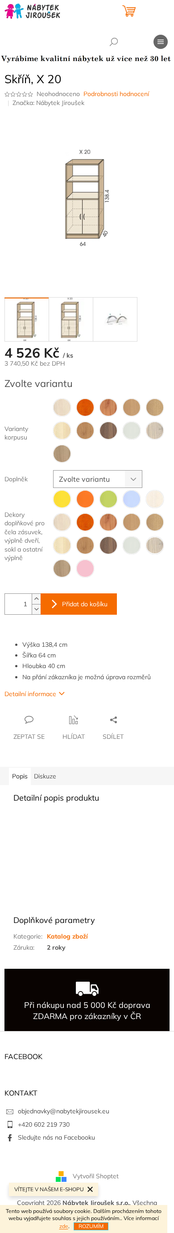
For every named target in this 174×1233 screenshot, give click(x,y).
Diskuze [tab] (45, 776)
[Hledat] (114, 42)
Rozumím (91, 1226)
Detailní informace (30, 694)
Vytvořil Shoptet (96, 1176)
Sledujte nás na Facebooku (56, 1137)
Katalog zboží (67, 936)
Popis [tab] (20, 776)
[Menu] (161, 42)
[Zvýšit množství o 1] (36, 599)
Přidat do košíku (85, 604)
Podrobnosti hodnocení (116, 94)
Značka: (48, 103)
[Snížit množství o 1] (36, 609)
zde (63, 1226)
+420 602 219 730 (44, 1124)
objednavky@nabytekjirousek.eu (63, 1111)
